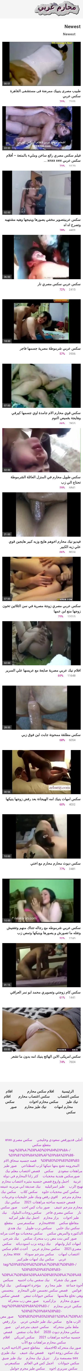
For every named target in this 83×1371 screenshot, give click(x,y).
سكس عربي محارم (68, 1306)
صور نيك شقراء (65, 1280)
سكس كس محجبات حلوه (60, 1192)
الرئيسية (68, 1091)
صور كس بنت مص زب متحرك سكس (50, 1238)
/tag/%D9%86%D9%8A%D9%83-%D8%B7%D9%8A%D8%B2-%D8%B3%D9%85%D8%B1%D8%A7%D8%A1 (42, 1311)
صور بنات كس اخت (36, 1207)
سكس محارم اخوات (43, 1102)
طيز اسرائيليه (55, 1186)
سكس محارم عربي (46, 1249)
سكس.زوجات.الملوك (26, 1213)
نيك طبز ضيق (12, 1358)
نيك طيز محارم (35, 1107)
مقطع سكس (41, 1145)
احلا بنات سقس (28, 1332)
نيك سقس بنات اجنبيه (34, 1280)
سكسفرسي (26, 1223)
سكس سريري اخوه (63, 1368)
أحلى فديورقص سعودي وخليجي (59, 1140)
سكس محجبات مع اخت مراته (21, 1233)
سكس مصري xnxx (18, 1140)
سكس (48, 1171)
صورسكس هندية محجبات (61, 1176)
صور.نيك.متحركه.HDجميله (62, 1348)
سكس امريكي (24, 1337)
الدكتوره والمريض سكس (65, 1233)
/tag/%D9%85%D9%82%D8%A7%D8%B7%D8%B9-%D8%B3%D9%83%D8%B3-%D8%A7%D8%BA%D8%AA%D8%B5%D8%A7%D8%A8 (41, 1269)
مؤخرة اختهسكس (28, 1285)
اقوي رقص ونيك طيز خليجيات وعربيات (30, 1197)
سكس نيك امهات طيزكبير (35, 1259)
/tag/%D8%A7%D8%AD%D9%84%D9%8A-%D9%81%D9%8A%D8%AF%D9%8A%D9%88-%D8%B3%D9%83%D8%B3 (44, 1155)
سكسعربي (12, 1363)
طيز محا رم (53, 1285)
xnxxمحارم (47, 1223)
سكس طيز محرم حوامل (27, 1368)
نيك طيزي (8, 1353)
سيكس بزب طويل (39, 1228)
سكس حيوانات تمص (38, 1296)
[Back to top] (68, 1357)
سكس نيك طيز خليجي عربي (41, 1322)
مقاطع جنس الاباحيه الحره (21, 1348)
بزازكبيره (49, 1301)
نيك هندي (14, 1228)
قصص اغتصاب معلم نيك (22, 1171)
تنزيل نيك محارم (37, 1358)
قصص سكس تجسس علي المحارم (43, 1290)
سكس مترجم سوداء (39, 1254)
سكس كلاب (29, 1192)
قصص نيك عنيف (32, 1353)
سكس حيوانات (68, 1363)
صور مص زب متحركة (23, 1301)
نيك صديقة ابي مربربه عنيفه (20, 1186)
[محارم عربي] (57, 9)
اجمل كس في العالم (38, 1363)
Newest (69, 34)
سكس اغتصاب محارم (34, 1096)
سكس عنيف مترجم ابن (31, 1327)
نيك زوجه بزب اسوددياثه (33, 1244)
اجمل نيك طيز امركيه (24, 1218)
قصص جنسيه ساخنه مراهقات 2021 (49, 1202)
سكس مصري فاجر (59, 1213)
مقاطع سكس (69, 1223)
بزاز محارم (51, 1218)
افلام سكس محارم (40, 1091)
